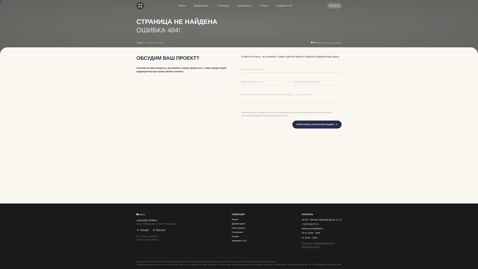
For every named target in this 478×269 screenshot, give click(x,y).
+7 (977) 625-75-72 (310, 224)
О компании (223, 6)
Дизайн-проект (201, 6)
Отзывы (264, 6)
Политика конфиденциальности (318, 243)
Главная (139, 43)
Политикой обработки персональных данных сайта (264, 116)
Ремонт (182, 6)
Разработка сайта (311, 247)
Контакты (334, 6)
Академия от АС (285, 6)
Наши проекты (244, 6)
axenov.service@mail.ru (312, 229)
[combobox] (265, 82)
